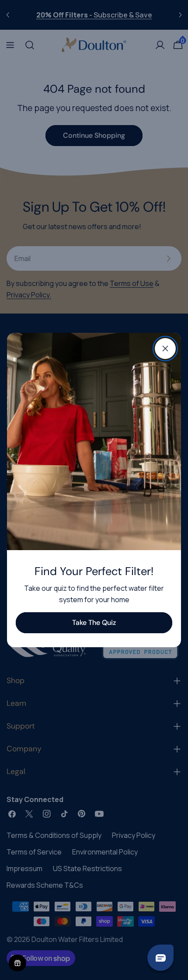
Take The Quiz (94, 622)
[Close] (165, 348)
